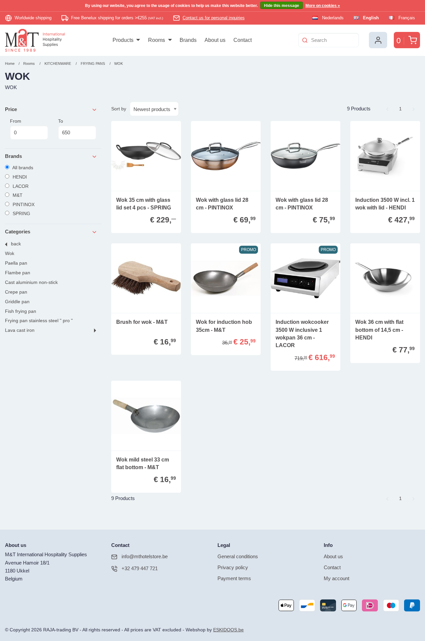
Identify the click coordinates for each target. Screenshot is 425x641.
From (15, 121)
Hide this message (281, 5)
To (60, 121)
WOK (118, 63)
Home (10, 63)
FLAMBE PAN (17, 272)
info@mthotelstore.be (145, 556)
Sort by (118, 108)
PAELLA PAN (16, 263)
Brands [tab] (13, 156)
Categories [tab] (17, 231)
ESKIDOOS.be (228, 629)
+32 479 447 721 (140, 568)
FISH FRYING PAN (20, 311)
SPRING (20, 213)
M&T (17, 195)
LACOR (20, 186)
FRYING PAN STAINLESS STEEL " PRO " (39, 320)
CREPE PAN (16, 292)
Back (16, 243)
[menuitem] (126, 40)
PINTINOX (23, 204)
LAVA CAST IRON (20, 330)
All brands (22, 167)
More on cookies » (322, 5)
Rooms (29, 63)
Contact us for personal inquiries (214, 17)
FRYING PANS (93, 63)
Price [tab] (11, 109)
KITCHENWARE (57, 63)
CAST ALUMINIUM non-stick (31, 282)
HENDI (19, 177)
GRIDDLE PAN (17, 301)
